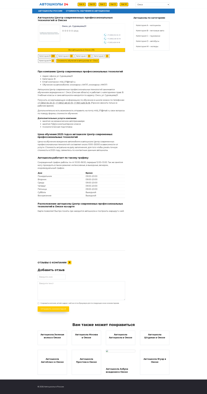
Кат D (113, 4)
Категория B (45, 56)
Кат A (81, 4)
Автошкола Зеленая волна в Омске (52, 336)
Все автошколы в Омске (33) (81, 50)
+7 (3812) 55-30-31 (113, 35)
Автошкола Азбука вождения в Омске (117, 370)
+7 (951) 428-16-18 (113, 42)
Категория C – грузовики (148, 36)
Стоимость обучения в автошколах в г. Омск (77, 61)
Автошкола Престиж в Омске (86, 360)
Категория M (45, 61)
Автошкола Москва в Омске (86, 336)
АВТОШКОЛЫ (51, 4)
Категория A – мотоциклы (148, 25)
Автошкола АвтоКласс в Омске (52, 360)
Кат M (124, 4)
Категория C (81, 56)
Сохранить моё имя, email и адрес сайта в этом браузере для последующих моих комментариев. (79, 303)
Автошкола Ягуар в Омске (155, 360)
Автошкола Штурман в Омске (154, 336)
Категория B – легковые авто (150, 30)
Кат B (92, 4)
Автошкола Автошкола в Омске (120, 336)
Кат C (102, 4)
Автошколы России (50, 11)
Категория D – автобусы (147, 41)
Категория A (63, 56)
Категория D (99, 56)
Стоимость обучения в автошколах (88, 11)
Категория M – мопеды (147, 46)
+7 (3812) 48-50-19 (114, 39)
